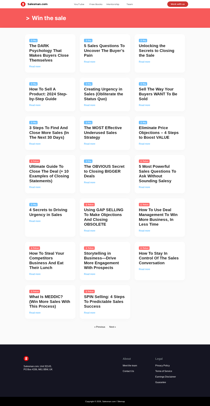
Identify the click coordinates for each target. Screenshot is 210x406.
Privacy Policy (162, 365)
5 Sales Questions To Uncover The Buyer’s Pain (104, 51)
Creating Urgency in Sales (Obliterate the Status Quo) (103, 94)
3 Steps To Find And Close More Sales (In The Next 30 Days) (49, 133)
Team (129, 4)
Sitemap (121, 401)
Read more (35, 66)
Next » (112, 327)
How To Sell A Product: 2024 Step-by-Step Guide (48, 94)
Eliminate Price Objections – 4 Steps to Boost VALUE (159, 133)
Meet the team (130, 365)
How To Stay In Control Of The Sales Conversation (159, 258)
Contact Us (128, 371)
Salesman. (107, 401)
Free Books (95, 4)
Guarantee (160, 382)
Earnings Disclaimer (165, 377)
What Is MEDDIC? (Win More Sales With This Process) (49, 301)
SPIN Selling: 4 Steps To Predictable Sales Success (104, 301)
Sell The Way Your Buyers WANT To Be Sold (158, 94)
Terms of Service (163, 371)
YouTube (79, 4)
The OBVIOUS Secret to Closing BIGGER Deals (104, 171)
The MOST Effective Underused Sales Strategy (103, 133)
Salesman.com (38, 4)
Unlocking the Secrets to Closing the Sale (156, 51)
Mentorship (112, 4)
